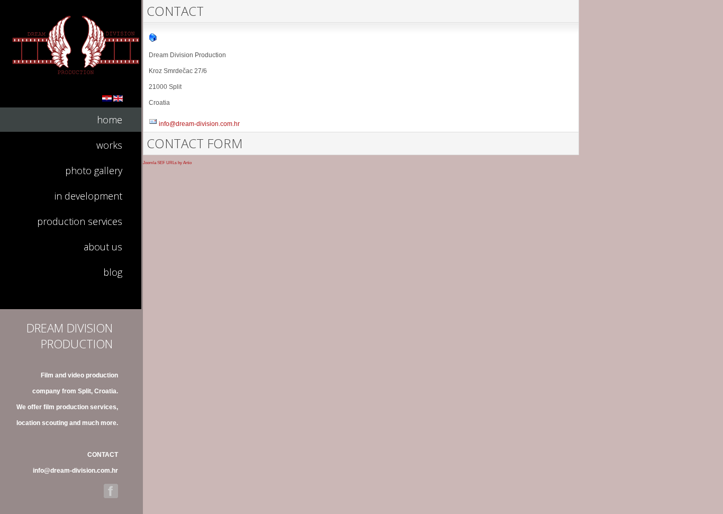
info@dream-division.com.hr (75, 470)
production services (79, 221)
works (109, 145)
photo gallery (93, 170)
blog (112, 272)
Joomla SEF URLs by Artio (167, 162)
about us (103, 246)
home (109, 119)
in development (88, 196)
